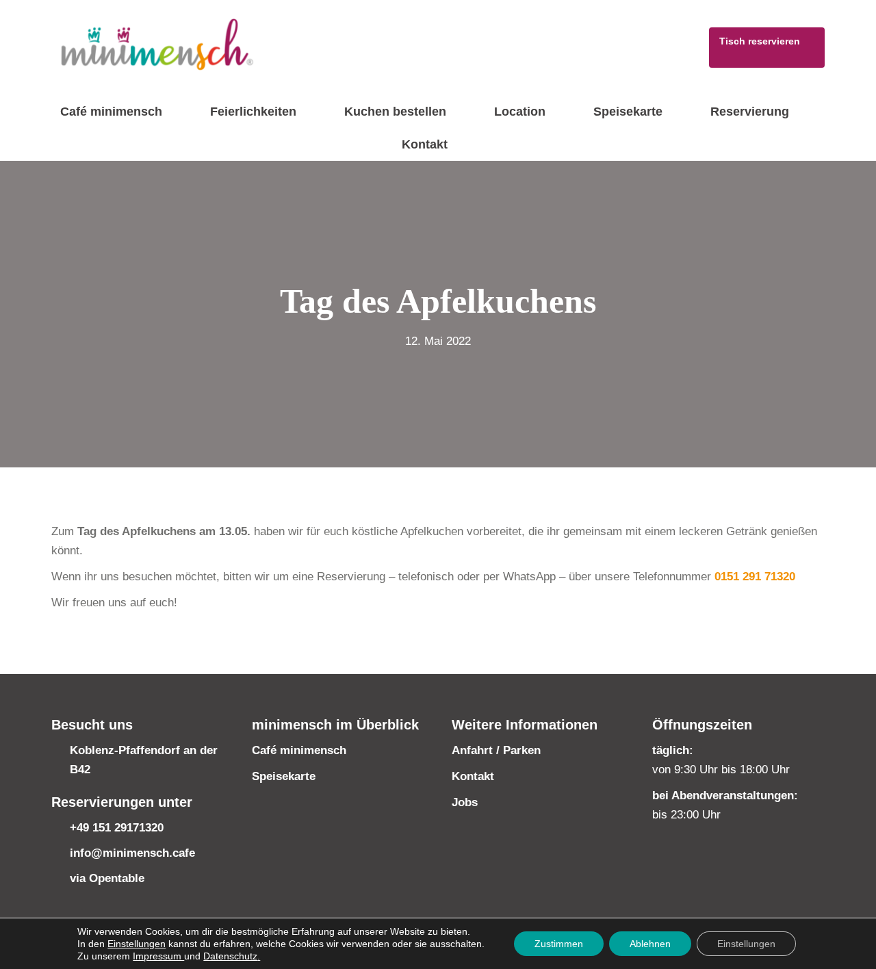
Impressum (158, 956)
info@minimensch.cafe (132, 853)
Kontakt (473, 776)
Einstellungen (136, 943)
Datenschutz (230, 956)
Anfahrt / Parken (496, 750)
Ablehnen (650, 943)
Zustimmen (558, 943)
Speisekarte (283, 776)
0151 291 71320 (754, 576)
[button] (767, 47)
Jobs (465, 802)
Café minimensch (299, 750)
